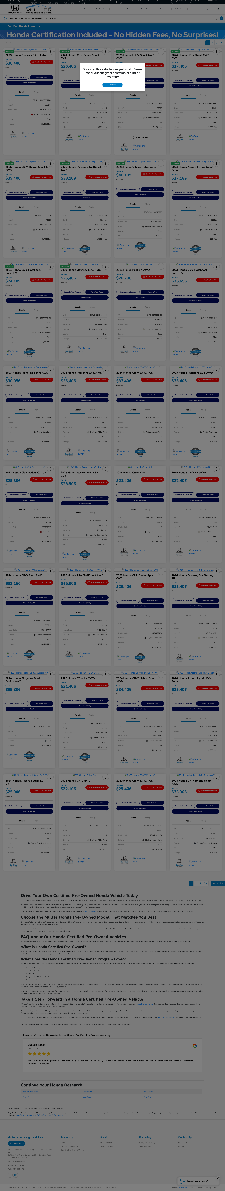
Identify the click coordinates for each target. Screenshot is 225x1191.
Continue (112, 85)
